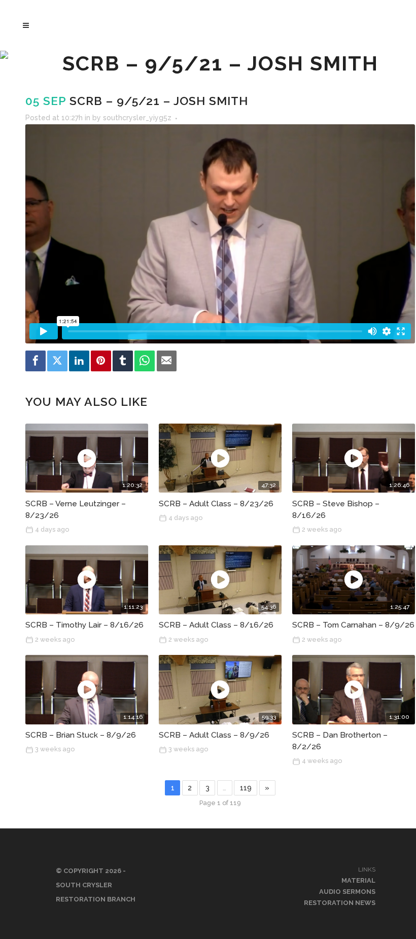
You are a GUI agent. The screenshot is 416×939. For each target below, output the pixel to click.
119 (246, 788)
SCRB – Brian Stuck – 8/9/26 (80, 735)
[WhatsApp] (144, 361)
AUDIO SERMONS (347, 891)
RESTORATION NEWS (339, 903)
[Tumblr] (123, 361)
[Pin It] (101, 361)
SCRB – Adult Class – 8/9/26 (214, 735)
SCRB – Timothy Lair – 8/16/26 (84, 625)
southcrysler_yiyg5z (137, 118)
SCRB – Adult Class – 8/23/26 (216, 503)
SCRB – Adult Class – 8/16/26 (216, 625)
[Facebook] (35, 361)
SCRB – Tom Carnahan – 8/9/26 (353, 625)
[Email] (167, 361)
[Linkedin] (79, 361)
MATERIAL (358, 880)
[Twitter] (57, 361)
